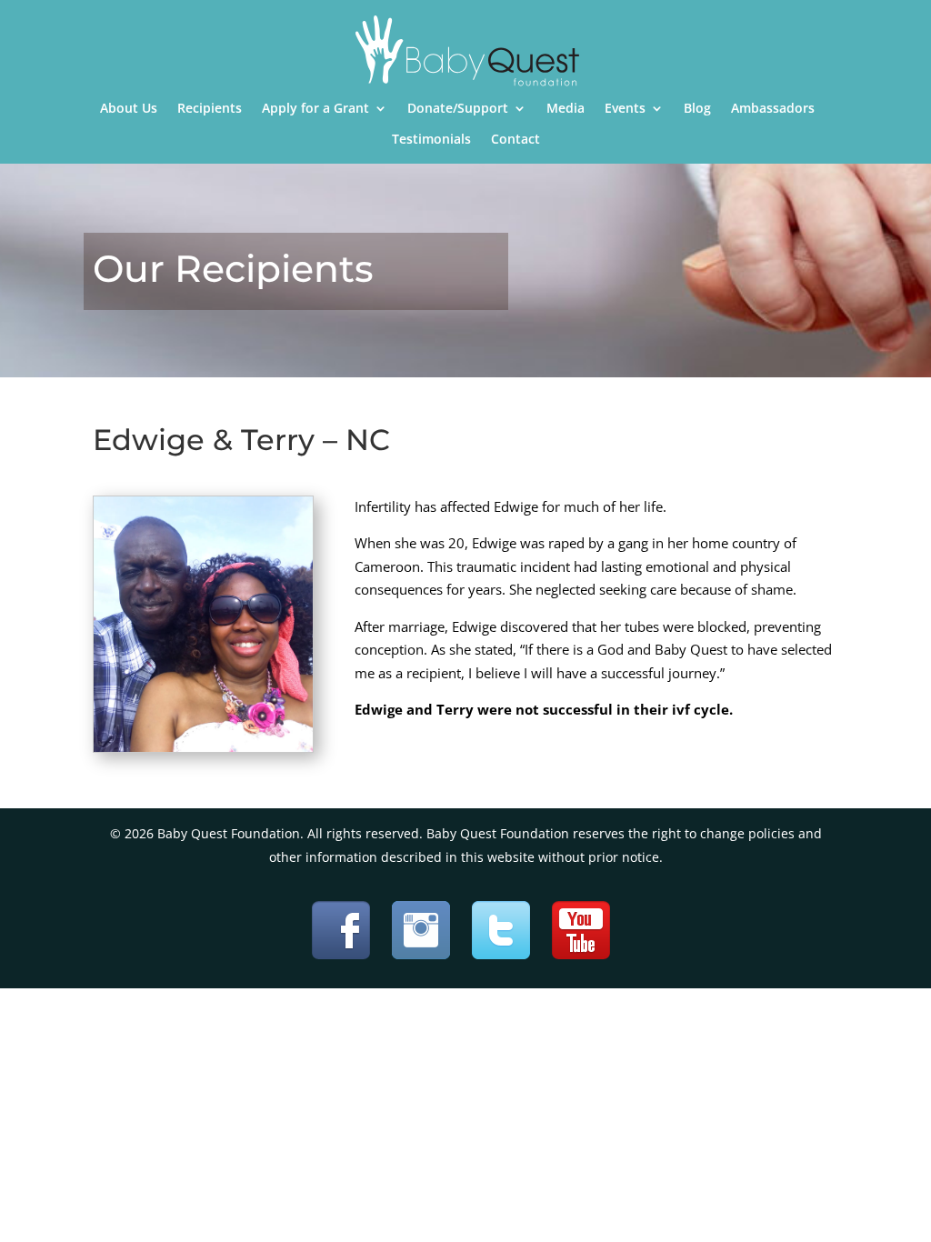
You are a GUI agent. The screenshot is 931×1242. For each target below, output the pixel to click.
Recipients (209, 109)
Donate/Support (457, 109)
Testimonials (431, 140)
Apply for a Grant (315, 109)
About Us (128, 109)
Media (565, 109)
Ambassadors (773, 109)
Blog (697, 109)
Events (625, 109)
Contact (515, 140)
